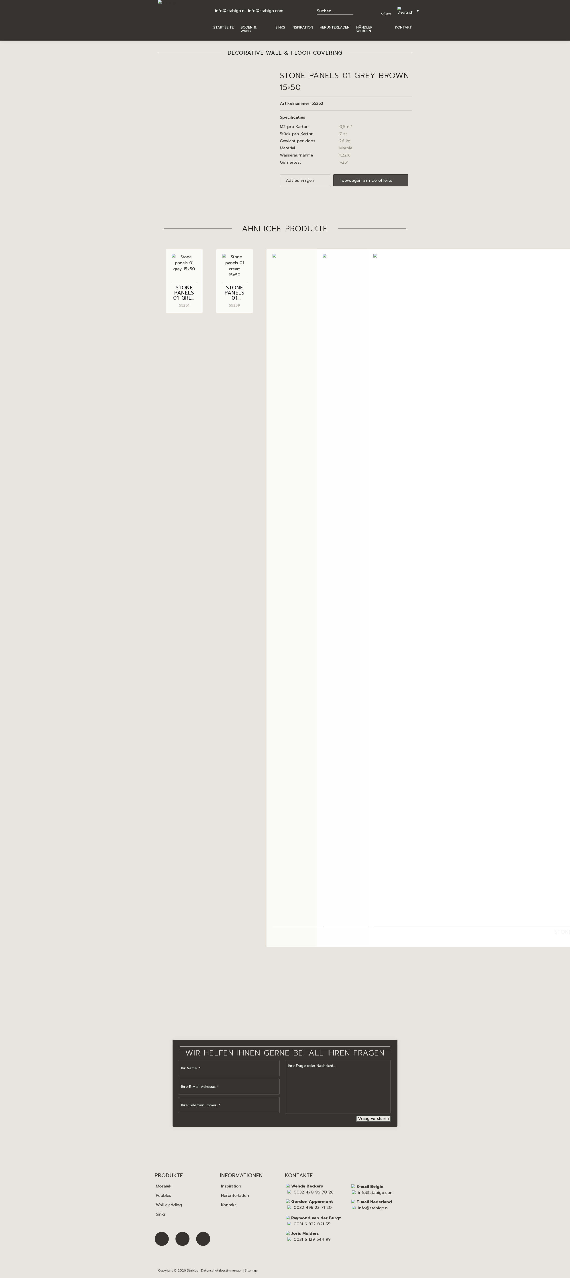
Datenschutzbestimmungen (221, 1270)
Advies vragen (300, 180)
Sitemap (251, 1270)
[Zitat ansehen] (387, 8)
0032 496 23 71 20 (313, 1207)
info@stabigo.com (265, 11)
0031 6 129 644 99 (312, 1239)
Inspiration (231, 1186)
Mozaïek (163, 1186)
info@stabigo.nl (230, 11)
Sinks (161, 1214)
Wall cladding (169, 1205)
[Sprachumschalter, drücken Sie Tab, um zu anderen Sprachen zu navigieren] (408, 10)
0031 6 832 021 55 (312, 1224)
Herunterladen (235, 1195)
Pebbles (163, 1195)
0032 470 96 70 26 (314, 1192)
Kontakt (228, 1205)
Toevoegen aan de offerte (366, 180)
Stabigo (193, 1270)
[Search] (352, 10)
